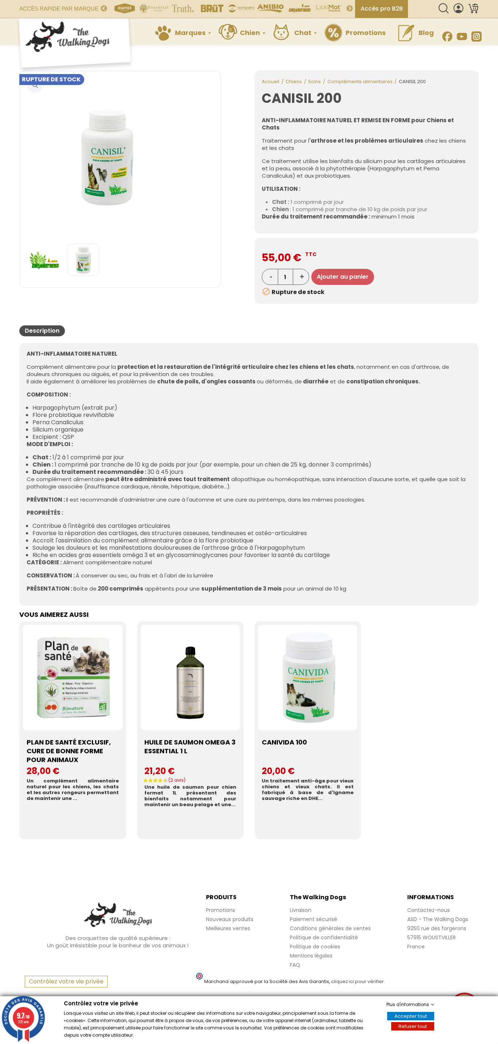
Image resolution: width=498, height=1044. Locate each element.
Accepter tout (410, 1016)
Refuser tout (412, 1026)
